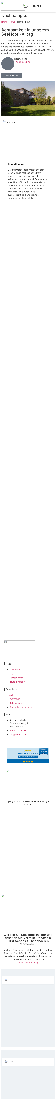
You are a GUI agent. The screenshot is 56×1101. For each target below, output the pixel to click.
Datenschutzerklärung (28, 962)
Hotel (12, 22)
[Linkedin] (16, 655)
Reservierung (20, 58)
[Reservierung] (7, 63)
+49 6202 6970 (22, 62)
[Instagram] (11, 655)
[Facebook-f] (5, 655)
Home (4, 22)
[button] (50, 6)
